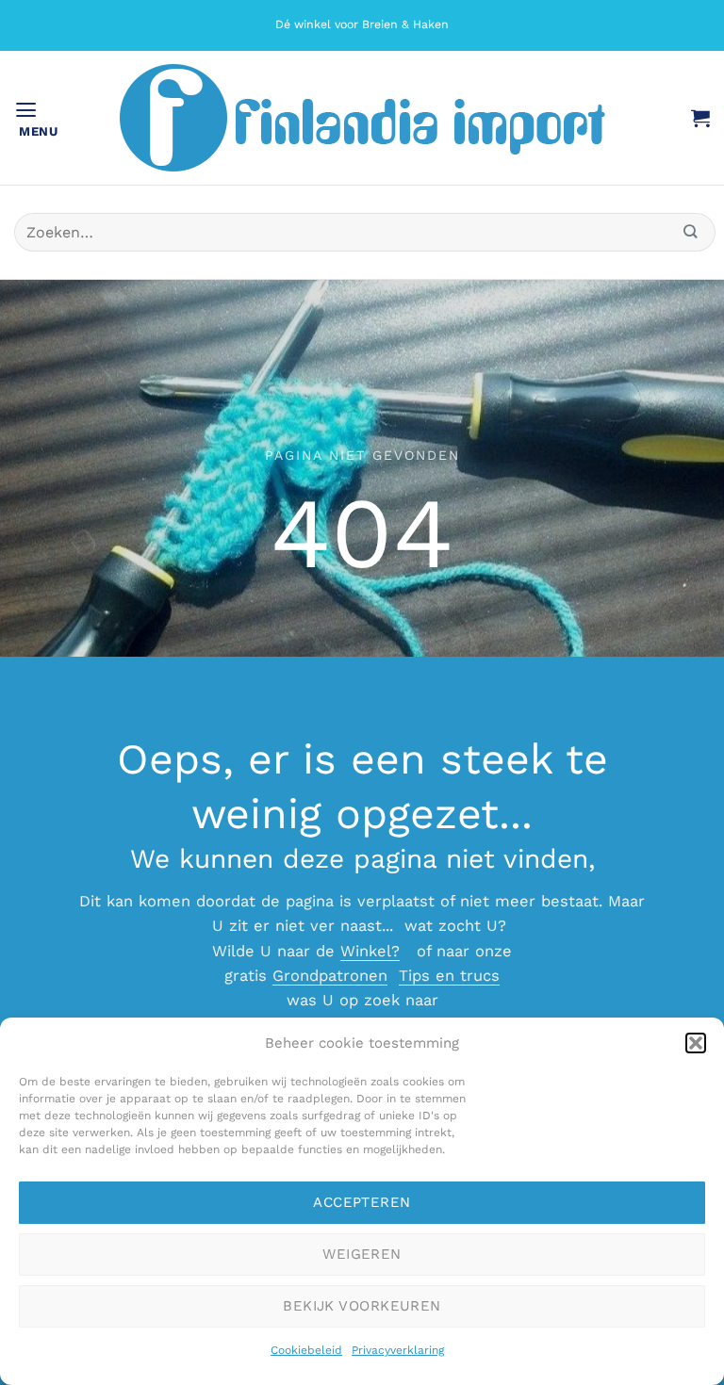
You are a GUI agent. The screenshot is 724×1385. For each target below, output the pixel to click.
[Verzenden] (691, 232)
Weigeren (362, 1254)
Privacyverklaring (398, 1350)
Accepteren (362, 1202)
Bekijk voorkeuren (362, 1305)
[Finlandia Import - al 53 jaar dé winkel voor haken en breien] (362, 117)
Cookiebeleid (306, 1350)
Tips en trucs (449, 976)
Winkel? (370, 951)
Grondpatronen (329, 976)
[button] (695, 1043)
